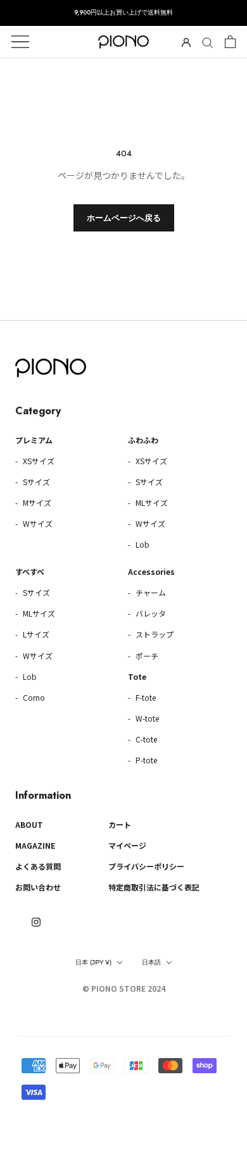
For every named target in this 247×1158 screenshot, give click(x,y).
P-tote (145, 760)
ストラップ (154, 634)
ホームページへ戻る (124, 218)
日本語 (151, 962)
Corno (33, 697)
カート (119, 824)
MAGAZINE (35, 845)
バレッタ (150, 613)
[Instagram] (36, 921)
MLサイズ (151, 502)
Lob (141, 544)
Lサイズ (35, 634)
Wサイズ (37, 523)
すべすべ (29, 571)
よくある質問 (38, 866)
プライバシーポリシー (146, 866)
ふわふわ (143, 439)
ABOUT (29, 824)
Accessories (151, 571)
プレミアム (34, 439)
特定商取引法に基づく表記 (154, 887)
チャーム (150, 592)
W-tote (146, 718)
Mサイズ (36, 502)
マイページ (127, 845)
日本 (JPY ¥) (93, 962)
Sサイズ (35, 481)
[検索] (207, 41)
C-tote (145, 739)
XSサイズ (37, 460)
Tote (137, 676)
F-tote (145, 697)
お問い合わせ (38, 887)
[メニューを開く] (20, 41)
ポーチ (146, 655)
